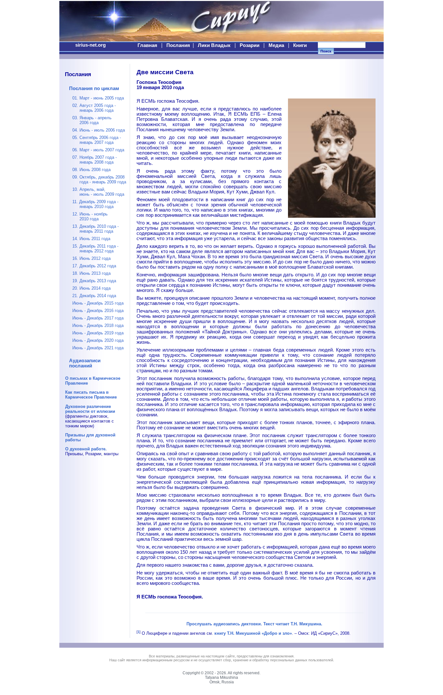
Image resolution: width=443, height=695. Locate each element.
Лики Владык (214, 45)
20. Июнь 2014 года (91, 288)
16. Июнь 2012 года (91, 258)
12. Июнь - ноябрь (90, 216)
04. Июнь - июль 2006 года (98, 130)
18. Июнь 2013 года (91, 273)
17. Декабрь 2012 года (94, 265)
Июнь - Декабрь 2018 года (98, 325)
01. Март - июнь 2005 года (98, 98)
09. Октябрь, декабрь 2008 (99, 179)
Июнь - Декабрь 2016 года (98, 310)
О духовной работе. (86, 448)
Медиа (276, 45)
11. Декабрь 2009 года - (95, 204)
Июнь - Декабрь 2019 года (98, 332)
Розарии (249, 45)
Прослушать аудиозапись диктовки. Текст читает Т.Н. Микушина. (254, 623)
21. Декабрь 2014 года (94, 295)
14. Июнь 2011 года (91, 238)
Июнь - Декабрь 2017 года (98, 318)
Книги (300, 45)
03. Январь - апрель (92, 120)
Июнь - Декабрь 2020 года (98, 340)
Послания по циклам (94, 88)
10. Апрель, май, (98, 192)
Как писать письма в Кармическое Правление (91, 395)
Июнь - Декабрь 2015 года (98, 303)
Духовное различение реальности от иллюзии (90, 409)
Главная (147, 45)
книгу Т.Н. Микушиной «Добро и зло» (253, 633)
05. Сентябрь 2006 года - (96, 140)
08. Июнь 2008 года (91, 169)
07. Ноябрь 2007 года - (94, 160)
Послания (178, 45)
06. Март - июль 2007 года (98, 149)
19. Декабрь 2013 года (94, 280)
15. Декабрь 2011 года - (95, 248)
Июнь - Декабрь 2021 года (98, 347)
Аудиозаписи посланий (85, 363)
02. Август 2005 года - (94, 108)
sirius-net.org (90, 45)
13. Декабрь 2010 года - (95, 229)
